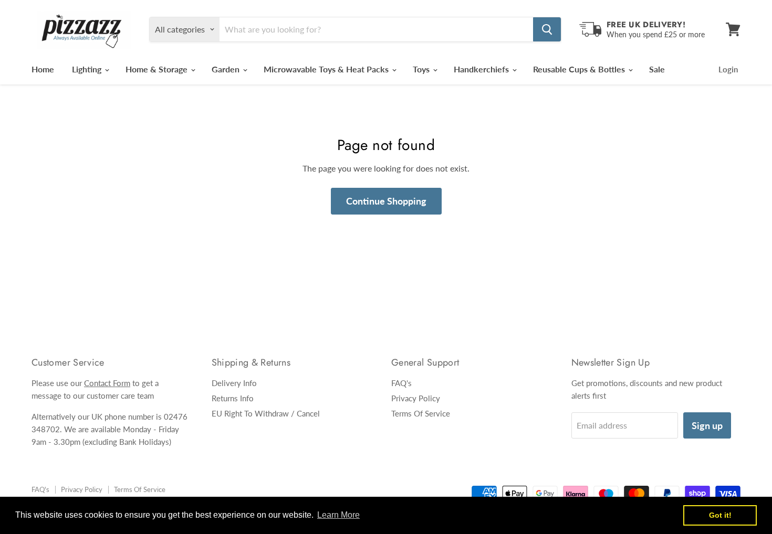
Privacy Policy (415, 398)
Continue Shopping (386, 201)
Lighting (87, 69)
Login (728, 69)
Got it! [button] (720, 515)
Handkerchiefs (482, 69)
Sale (657, 69)
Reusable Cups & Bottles (580, 69)
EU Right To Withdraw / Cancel (266, 413)
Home (43, 69)
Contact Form (107, 383)
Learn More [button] (338, 514)
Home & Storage (158, 69)
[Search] (547, 29)
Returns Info (233, 398)
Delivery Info (234, 383)
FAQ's (401, 383)
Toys (422, 69)
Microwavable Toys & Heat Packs (327, 69)
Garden (227, 69)
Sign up (707, 425)
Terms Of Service (420, 413)
